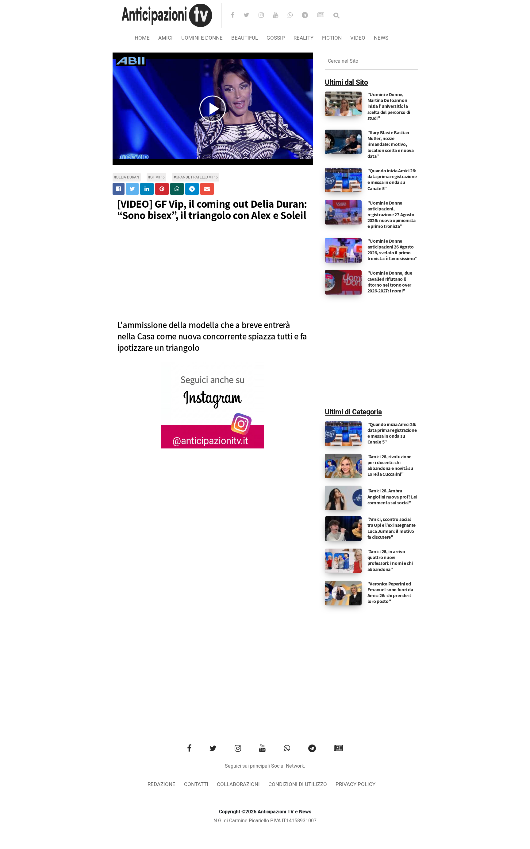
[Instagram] (265, 15)
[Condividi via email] (207, 189)
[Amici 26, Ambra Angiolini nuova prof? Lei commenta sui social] (343, 498)
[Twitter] (250, 15)
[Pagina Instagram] (212, 405)
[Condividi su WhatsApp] (177, 189)
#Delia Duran (126, 177)
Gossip (276, 38)
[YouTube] (279, 15)
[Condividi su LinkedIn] (147, 189)
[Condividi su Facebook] (119, 189)
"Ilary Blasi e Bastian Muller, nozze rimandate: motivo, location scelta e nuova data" (390, 144)
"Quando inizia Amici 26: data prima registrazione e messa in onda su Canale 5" (392, 179)
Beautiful (244, 38)
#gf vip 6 (156, 177)
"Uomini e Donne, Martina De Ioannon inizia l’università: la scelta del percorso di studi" (388, 106)
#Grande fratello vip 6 (196, 177)
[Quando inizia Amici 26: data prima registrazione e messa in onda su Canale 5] (343, 180)
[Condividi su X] (132, 189)
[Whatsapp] (294, 15)
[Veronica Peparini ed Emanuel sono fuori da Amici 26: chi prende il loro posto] (343, 593)
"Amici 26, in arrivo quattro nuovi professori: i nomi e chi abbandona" (390, 560)
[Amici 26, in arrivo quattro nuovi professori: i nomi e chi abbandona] (343, 561)
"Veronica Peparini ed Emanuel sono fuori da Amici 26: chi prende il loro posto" (390, 593)
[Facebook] (236, 15)
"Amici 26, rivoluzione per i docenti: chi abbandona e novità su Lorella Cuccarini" (390, 465)
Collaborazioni (238, 784)
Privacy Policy (355, 784)
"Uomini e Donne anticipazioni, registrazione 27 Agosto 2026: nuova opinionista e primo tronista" (391, 215)
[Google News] (324, 15)
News (381, 38)
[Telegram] (309, 15)
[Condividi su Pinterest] (162, 189)
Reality (303, 38)
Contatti (196, 784)
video (357, 38)
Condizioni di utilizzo (297, 784)
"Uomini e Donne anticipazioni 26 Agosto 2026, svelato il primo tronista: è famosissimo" (392, 250)
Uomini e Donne (202, 38)
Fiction (332, 38)
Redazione (161, 784)
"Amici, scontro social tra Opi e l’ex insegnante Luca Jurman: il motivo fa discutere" (391, 528)
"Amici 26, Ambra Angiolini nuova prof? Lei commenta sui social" (392, 496)
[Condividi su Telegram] (192, 189)
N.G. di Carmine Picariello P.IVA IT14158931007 (265, 820)
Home (142, 38)
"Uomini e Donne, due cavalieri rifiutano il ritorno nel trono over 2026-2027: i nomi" (389, 282)
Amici (165, 38)
